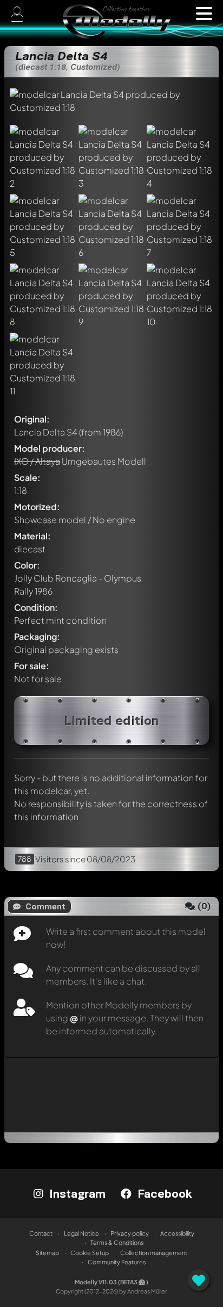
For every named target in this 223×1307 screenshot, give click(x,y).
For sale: (31, 665)
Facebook (163, 1193)
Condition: (36, 607)
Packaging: (37, 636)
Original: (32, 419)
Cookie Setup (89, 1252)
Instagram (76, 1193)
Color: (27, 565)
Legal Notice (81, 1233)
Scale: (27, 477)
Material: (32, 536)
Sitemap (47, 1252)
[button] (204, 13)
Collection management (153, 1252)
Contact (41, 1233)
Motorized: (37, 506)
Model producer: (49, 448)
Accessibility (177, 1233)
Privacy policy (129, 1233)
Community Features (117, 1261)
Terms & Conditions (116, 1242)
